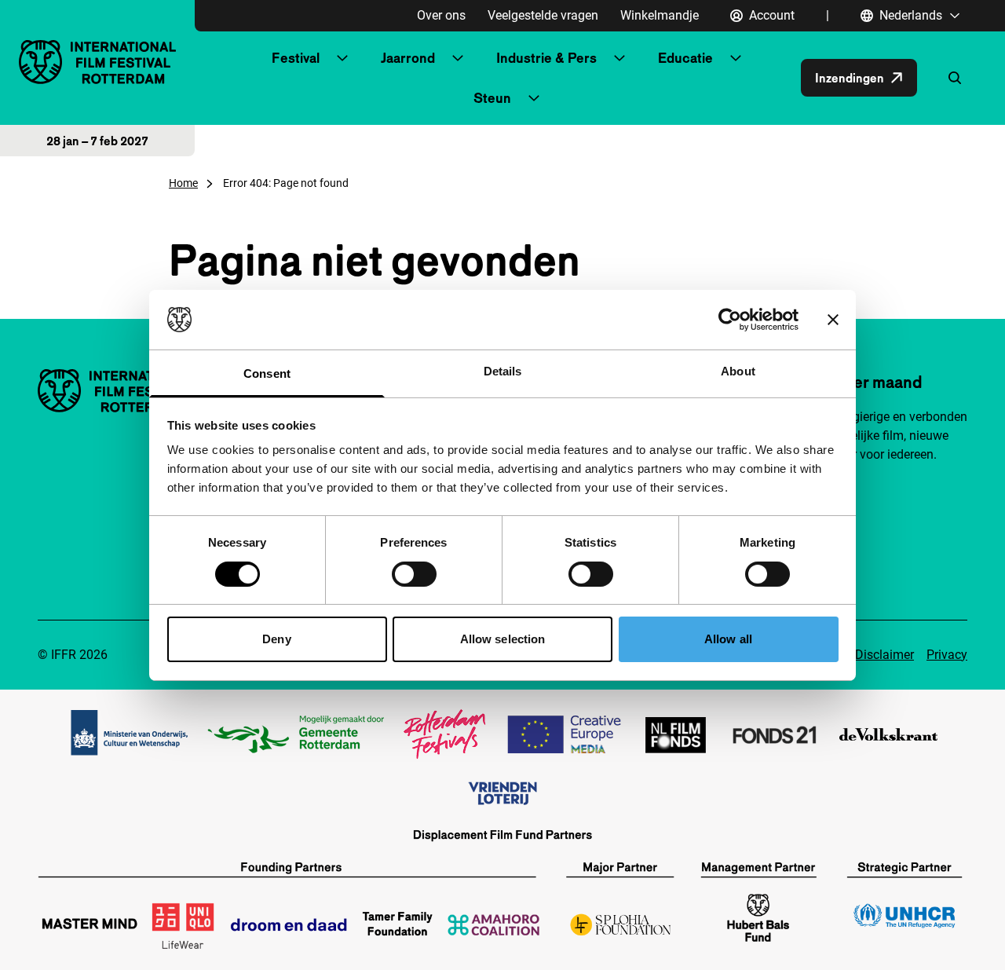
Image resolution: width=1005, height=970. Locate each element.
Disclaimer (884, 654)
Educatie (685, 57)
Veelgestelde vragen (543, 15)
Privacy (946, 654)
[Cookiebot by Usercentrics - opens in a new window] (730, 319)
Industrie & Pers (546, 57)
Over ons (441, 15)
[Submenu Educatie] (735, 58)
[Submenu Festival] (342, 58)
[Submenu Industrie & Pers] (619, 58)
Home (183, 183)
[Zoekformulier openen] (955, 78)
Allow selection (503, 639)
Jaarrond (408, 57)
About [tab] (738, 371)
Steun (492, 98)
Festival (296, 57)
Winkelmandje (659, 15)
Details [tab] (503, 371)
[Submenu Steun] (534, 98)
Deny (276, 639)
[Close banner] (833, 319)
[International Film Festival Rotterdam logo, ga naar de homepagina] (97, 61)
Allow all (728, 639)
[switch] (414, 574)
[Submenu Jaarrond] (457, 58)
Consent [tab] (267, 373)
